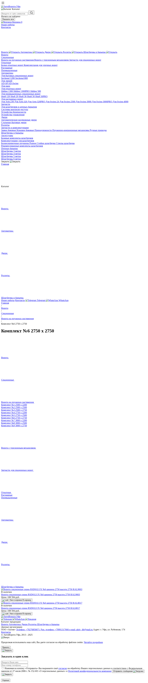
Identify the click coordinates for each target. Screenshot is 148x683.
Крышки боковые (26, 130)
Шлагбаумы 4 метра (11, 153)
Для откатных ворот (11, 88)
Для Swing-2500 (68, 101)
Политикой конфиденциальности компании (89, 671)
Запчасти (5, 104)
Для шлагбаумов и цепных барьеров (19, 107)
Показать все (8, 19)
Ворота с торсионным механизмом (51, 60)
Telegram (41, 300)
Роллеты (5, 125)
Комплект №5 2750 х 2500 (14, 415)
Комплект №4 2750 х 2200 (14, 412)
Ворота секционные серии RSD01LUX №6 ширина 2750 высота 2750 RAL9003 (40, 594)
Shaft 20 (15, 96)
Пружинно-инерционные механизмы (71, 130)
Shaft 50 (31, 96)
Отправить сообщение (123, 671)
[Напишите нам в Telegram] (7, 619)
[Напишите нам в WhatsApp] (19, 619)
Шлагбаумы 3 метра (11, 151)
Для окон (5, 86)
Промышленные (9, 70)
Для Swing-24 (53, 101)
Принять (6, 647)
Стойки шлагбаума (46, 143)
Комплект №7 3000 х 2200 (14, 420)
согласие (62, 668)
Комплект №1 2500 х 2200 (14, 405)
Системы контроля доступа (14, 109)
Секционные (7, 57)
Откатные (6, 62)
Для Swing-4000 (120, 101)
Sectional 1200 (8, 78)
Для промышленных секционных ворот (20, 94)
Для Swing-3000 (84, 101)
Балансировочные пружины (15, 143)
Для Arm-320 (21, 101)
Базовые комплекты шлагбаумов (17, 138)
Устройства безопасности (13, 112)
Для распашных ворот (12, 99)
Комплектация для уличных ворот (41, 65)
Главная (5, 164)
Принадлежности (43, 130)
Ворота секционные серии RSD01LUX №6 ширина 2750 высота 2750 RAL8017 (40, 608)
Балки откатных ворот (12, 65)
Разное (33, 143)
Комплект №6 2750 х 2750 (14, 418)
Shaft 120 (6, 96)
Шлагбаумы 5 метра (11, 156)
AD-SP (4, 83)
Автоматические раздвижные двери (19, 120)
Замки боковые (9, 130)
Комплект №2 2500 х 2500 (14, 407)
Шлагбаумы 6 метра (11, 159)
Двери (4, 117)
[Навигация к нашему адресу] (30, 619)
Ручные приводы (98, 130)
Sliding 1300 (7, 91)
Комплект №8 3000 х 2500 (14, 423)
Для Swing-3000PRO (102, 101)
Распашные (6, 68)
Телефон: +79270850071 (28, 629)
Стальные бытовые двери (13, 122)
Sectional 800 (21, 78)
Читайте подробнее (93, 642)
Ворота (4, 55)
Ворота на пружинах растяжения (17, 60)
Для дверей (6, 81)
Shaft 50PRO (41, 96)
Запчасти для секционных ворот (85, 60)
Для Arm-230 (7, 101)
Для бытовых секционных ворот (17, 75)
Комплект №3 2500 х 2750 (14, 410)
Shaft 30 (23, 96)
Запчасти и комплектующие (15, 127)
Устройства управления (12, 114)
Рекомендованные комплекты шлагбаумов (22, 146)
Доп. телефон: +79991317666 (54, 629)
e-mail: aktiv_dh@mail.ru (81, 629)
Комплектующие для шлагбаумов (17, 140)
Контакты (6, 27)
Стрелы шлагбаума (65, 143)
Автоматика (7, 73)
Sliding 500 (35, 91)
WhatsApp (63, 300)
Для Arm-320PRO (37, 101)
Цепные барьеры (9, 148)
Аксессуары (7, 135)
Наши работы (8, 24)
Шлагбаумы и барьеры (12, 133)
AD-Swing (13, 83)
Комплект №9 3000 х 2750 (14, 425)
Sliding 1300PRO (21, 91)
